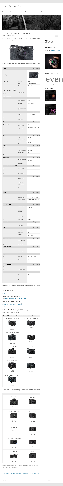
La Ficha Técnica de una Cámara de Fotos (13, 287)
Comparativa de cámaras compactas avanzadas (12, 304)
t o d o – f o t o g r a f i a (11, 6)
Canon (4, 467)
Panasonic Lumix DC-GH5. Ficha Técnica (31, 473)
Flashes (26, 11)
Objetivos (21, 11)
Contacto (48, 11)
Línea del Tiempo (41, 11)
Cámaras (15, 11)
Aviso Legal (47, 480)
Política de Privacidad (53, 480)
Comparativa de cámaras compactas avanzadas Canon (13, 306)
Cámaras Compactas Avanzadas (12, 467)
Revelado (9, 11)
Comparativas (33, 11)
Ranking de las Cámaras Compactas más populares (15, 298)
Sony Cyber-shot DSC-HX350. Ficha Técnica (11, 473)
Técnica (3, 11)
